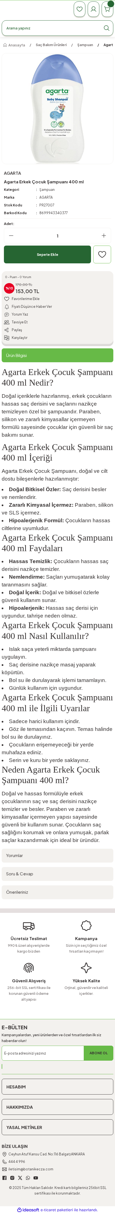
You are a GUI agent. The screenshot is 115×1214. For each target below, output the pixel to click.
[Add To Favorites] (102, 254)
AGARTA (46, 197)
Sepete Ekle (47, 254)
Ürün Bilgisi (16, 355)
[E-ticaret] (56, 1210)
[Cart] (107, 9)
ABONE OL (99, 1053)
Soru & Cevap (19, 873)
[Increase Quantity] (106, 235)
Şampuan (47, 190)
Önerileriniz (17, 892)
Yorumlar (14, 855)
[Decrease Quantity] (9, 235)
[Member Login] (93, 9)
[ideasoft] (28, 1210)
